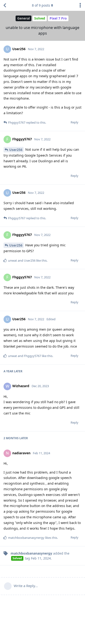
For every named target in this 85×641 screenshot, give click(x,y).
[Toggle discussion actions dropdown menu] (80, 5)
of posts (41, 5)
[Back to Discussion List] (4, 5)
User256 (15, 149)
